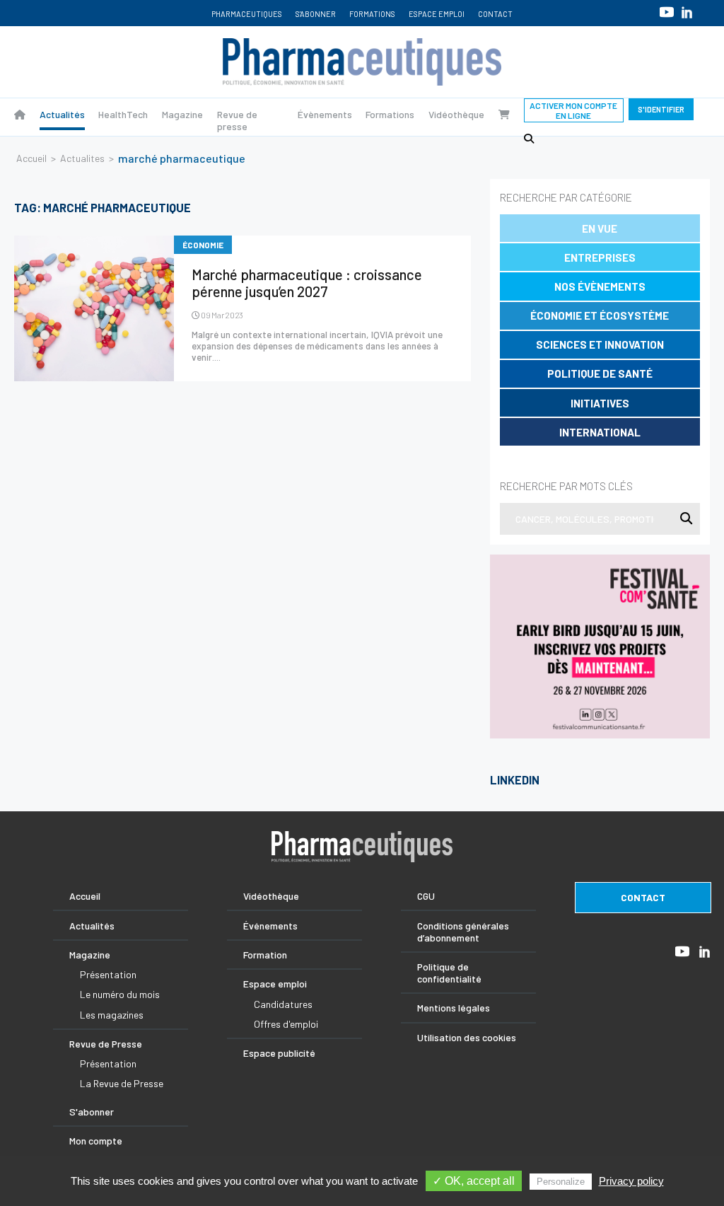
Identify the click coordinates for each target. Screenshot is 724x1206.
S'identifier (661, 109)
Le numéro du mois (120, 994)
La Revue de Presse (121, 1083)
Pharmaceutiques (246, 13)
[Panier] (504, 114)
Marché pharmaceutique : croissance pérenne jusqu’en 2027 (307, 283)
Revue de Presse (105, 1044)
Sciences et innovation (600, 344)
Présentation (108, 974)
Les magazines (112, 1015)
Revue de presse (237, 120)
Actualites (82, 158)
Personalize (561, 1181)
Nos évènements (600, 286)
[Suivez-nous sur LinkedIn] (687, 12)
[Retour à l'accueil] (362, 62)
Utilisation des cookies (466, 1037)
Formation (265, 955)
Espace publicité (279, 1053)
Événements (270, 926)
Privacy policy (631, 1181)
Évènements (325, 114)
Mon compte (95, 1141)
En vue (599, 228)
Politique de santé (600, 373)
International (600, 432)
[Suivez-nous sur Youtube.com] (666, 11)
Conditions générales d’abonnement (463, 932)
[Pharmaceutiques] (19, 114)
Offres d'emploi (286, 1024)
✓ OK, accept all (474, 1181)
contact (643, 897)
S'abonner (316, 13)
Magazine (182, 114)
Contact (495, 13)
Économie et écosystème (599, 315)
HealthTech (123, 114)
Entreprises (600, 257)
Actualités (62, 114)
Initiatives (600, 403)
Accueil (31, 158)
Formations (372, 13)
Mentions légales (453, 1008)
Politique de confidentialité (449, 973)
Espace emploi (437, 13)
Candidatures (283, 1004)
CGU (426, 896)
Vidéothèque (456, 114)
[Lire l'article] (94, 308)
